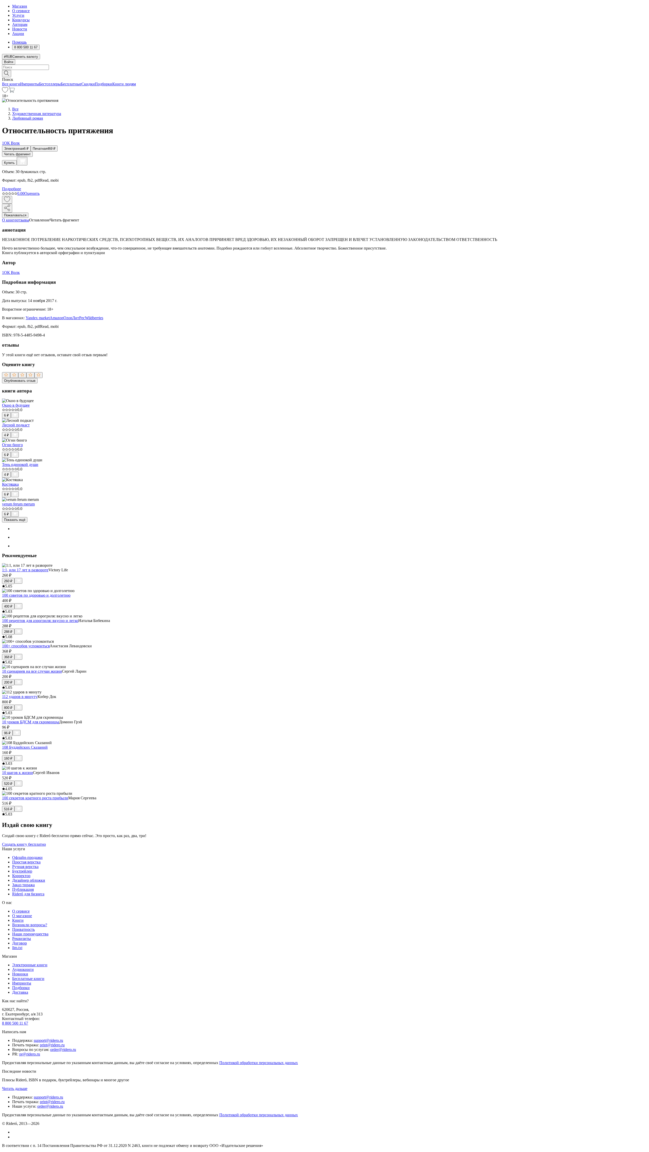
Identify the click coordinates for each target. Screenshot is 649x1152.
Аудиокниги (23, 969)
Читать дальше (14, 1088)
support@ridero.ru (48, 1040)
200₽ (8, 682)
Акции (18, 33)
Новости (19, 29)
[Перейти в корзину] (11, 91)
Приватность (23, 929)
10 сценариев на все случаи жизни (32, 671)
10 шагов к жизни (17, 772)
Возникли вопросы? (29, 925)
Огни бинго (12, 445)
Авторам (19, 24)
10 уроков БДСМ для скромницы (30, 722)
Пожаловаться (15, 215)
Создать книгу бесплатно (24, 844)
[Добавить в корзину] (22, 161)
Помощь (19, 42)
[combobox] (324, 67)
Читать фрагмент (17, 154)
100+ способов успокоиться (26, 646)
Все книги (11, 84)
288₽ (8, 632)
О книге (9, 220)
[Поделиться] (7, 208)
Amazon (56, 318)
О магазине (22, 916)
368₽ (8, 657)
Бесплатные (71, 84)
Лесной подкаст (16, 425)
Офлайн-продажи (27, 857)
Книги (18, 920)
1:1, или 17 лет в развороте (25, 570)
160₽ (8, 758)
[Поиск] (6, 73)
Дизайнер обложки (28, 880)
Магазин (19, 6)
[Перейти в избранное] (5, 91)
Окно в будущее (16, 405)
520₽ (8, 784)
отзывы (22, 220)
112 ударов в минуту (20, 696)
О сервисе (21, 11)
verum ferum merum (18, 504)
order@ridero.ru (63, 1049)
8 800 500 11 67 (15, 1023)
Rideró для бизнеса (28, 894)
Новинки (20, 974)
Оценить (32, 193)
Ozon (67, 318)
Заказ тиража (23, 885)
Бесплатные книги (28, 978)
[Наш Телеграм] (14, 1137)
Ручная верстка (25, 866)
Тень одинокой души (20, 464)
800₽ (8, 708)
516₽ (8, 809)
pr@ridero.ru (29, 1054)
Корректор (21, 876)
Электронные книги (29, 965)
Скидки (88, 84)
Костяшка (10, 484)
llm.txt (17, 948)
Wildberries (94, 318)
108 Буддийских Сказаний (25, 747)
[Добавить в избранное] (7, 200)
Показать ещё (14, 520)
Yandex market (38, 318)
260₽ (8, 581)
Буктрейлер (22, 871)
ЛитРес (78, 318)
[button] (324, 73)
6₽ (6, 415)
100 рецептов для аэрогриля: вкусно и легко (40, 620)
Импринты (29, 84)
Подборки (103, 84)
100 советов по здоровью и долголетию (36, 595)
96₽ (7, 733)
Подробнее (11, 189)
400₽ (8, 606)
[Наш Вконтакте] (14, 1132)
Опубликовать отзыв (19, 381)
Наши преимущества (30, 934)
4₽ (6, 435)
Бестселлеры (50, 84)
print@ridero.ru (52, 1045)
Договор (19, 943)
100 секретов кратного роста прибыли (35, 798)
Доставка (20, 992)
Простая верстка (26, 862)
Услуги (18, 15)
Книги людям (124, 84)
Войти (8, 62)
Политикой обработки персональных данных (258, 1063)
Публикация (23, 889)
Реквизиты (21, 938)
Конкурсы (21, 20)
